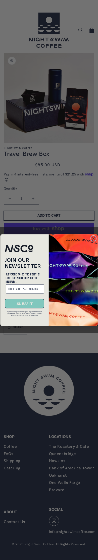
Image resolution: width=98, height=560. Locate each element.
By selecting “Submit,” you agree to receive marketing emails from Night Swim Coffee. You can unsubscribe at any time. (24, 312)
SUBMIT (24, 303)
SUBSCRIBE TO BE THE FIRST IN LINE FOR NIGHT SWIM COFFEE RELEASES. (23, 278)
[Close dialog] (93, 238)
